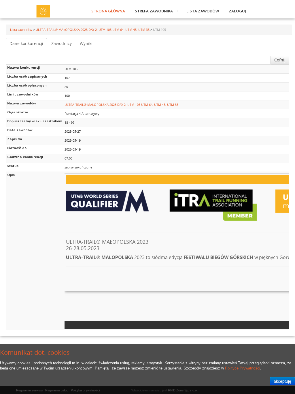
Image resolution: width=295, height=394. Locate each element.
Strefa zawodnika (154, 11)
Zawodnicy (61, 43)
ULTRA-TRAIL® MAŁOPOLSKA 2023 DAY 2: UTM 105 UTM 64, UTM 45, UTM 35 (93, 29)
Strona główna (108, 11)
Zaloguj (237, 11)
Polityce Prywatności (242, 368)
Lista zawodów (202, 11)
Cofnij (279, 60)
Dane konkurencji (26, 43)
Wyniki (86, 43)
